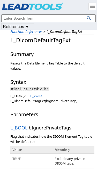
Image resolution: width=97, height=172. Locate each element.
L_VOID (36, 95)
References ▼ (16, 26)
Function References (26, 31)
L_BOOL (18, 128)
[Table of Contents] (92, 6)
